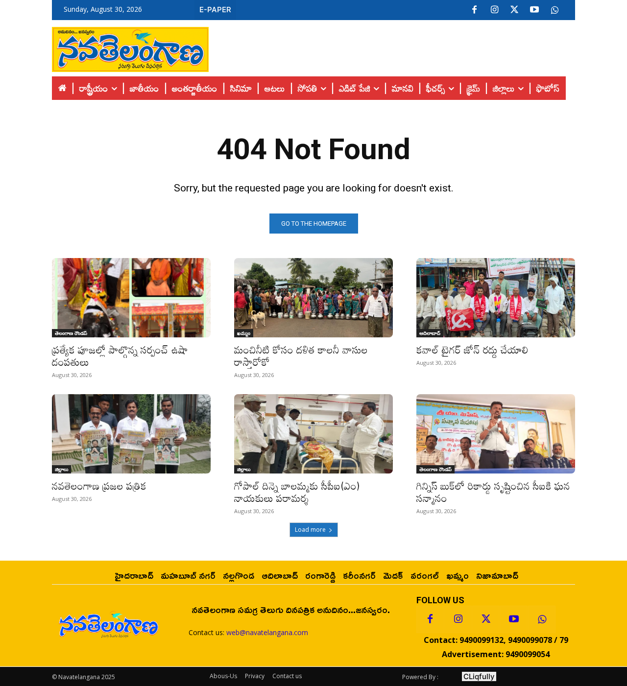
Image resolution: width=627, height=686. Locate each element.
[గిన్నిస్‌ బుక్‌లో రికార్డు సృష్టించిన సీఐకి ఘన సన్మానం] (495, 433)
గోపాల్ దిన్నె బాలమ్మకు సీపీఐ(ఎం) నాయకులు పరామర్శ (297, 491)
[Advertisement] (392, 47)
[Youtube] (534, 10)
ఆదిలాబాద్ (429, 333)
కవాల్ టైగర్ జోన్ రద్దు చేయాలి (472, 349)
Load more (310, 529)
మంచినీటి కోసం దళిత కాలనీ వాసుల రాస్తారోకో (301, 355)
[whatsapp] (554, 10)
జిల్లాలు (61, 469)
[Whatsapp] (541, 619)
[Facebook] (474, 10)
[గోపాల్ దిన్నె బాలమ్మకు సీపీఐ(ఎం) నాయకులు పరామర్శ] (313, 433)
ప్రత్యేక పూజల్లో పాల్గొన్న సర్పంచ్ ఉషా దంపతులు (120, 355)
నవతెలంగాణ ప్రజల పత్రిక (99, 485)
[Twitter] (514, 10)
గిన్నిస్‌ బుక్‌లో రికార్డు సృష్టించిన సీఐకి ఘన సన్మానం (493, 491)
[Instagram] (494, 10)
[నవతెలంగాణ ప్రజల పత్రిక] (131, 433)
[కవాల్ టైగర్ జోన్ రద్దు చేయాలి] (495, 297)
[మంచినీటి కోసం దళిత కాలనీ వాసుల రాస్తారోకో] (313, 297)
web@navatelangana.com (267, 632)
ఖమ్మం (243, 333)
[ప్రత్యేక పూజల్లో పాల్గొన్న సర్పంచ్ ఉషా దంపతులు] (131, 297)
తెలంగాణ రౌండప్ (71, 333)
